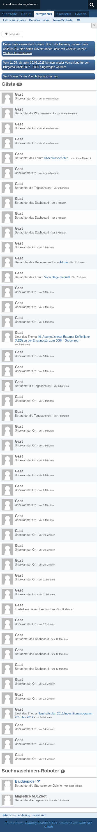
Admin (63, 262)
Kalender (63, 14)
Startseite (9, 14)
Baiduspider (25, 781)
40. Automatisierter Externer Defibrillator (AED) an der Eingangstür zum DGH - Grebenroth (52, 338)
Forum (26, 14)
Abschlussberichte (56, 158)
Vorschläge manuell (57, 277)
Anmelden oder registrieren (19, 4)
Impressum (39, 815)
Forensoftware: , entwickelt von (48, 824)
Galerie (81, 14)
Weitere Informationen (17, 53)
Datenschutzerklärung (16, 815)
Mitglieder (44, 14)
